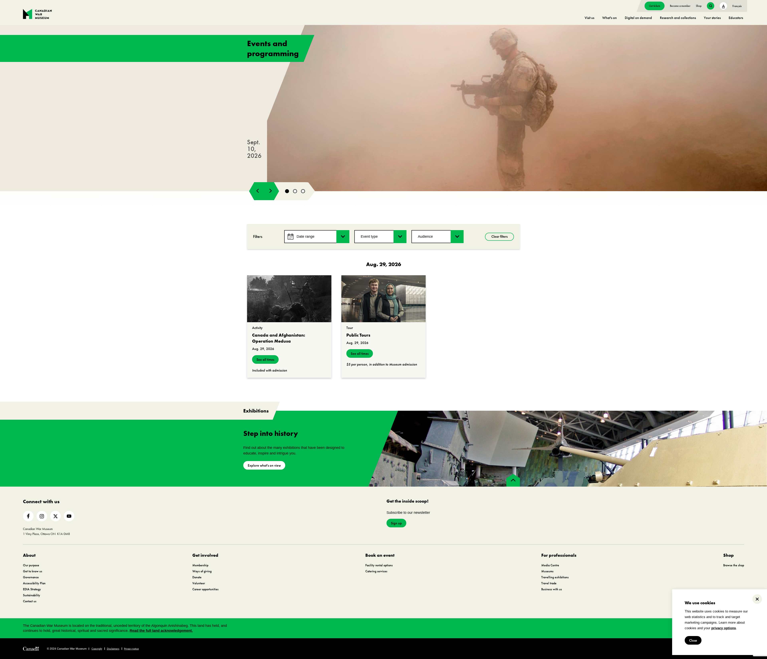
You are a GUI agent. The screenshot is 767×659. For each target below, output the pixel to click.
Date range (305, 237)
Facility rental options (379, 565)
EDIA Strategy (32, 589)
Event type (369, 237)
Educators (736, 17)
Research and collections (678, 17)
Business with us (551, 589)
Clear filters (499, 236)
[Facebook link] (28, 516)
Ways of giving (202, 571)
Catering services (376, 571)
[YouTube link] (69, 516)
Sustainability (31, 595)
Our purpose (31, 565)
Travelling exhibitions (555, 577)
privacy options (723, 628)
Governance (31, 577)
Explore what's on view (264, 465)
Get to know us (32, 571)
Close (693, 640)
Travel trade (548, 583)
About (29, 555)
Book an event (379, 555)
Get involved (205, 555)
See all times (265, 359)
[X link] (55, 516)
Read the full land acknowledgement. (161, 631)
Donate (197, 577)
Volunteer (198, 583)
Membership (200, 565)
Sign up (396, 523)
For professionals (558, 555)
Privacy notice (131, 648)
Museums (547, 571)
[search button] (710, 6)
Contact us (29, 601)
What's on (609, 17)
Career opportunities (205, 589)
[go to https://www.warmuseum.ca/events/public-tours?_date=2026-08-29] (383, 298)
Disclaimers (113, 648)
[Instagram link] (42, 516)
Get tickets (654, 6)
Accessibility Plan (34, 583)
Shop (698, 6)
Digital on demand (638, 17)
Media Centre (550, 565)
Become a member (680, 6)
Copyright (96, 648)
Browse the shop (733, 565)
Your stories (712, 17)
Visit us (589, 17)
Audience (425, 237)
